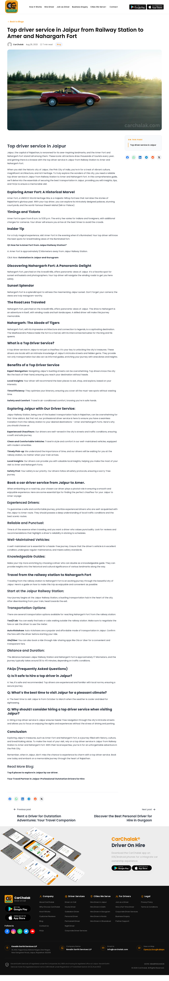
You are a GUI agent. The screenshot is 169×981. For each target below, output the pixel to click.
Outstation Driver (72, 911)
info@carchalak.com (117, 949)
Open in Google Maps (154, 949)
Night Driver (70, 926)
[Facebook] (10, 799)
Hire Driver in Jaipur (98, 902)
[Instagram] (13, 931)
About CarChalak (46, 902)
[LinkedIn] (22, 799)
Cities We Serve (97, 7)
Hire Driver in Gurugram (100, 911)
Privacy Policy (147, 902)
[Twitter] (26, 931)
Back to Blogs (17, 21)
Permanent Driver (72, 921)
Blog (41, 921)
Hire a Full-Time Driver (125, 907)
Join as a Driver (122, 902)
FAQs (41, 930)
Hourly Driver (70, 907)
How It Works (35, 7)
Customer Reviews (47, 916)
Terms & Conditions (149, 907)
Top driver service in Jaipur (143, 145)
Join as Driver (63, 7)
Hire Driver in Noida (98, 916)
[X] (41, 799)
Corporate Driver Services (76, 930)
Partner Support (122, 921)
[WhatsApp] (16, 799)
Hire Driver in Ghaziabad (100, 921)
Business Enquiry (80, 7)
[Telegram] (29, 799)
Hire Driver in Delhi (97, 907)
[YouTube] (32, 931)
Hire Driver (49, 7)
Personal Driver (71, 916)
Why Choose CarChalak (49, 907)
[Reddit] (35, 799)
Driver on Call (70, 902)
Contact (114, 7)
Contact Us (44, 926)
